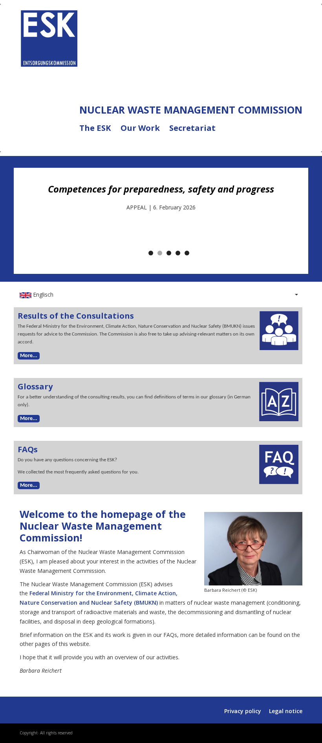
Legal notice (285, 711)
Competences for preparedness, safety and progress (161, 189)
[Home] (49, 36)
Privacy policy (242, 711)
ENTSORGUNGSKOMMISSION (153, 36)
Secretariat (192, 128)
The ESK (100, 132)
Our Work (145, 132)
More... (28, 356)
